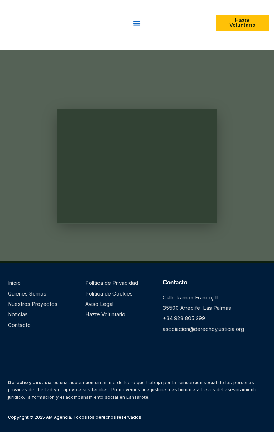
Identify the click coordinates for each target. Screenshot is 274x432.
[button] (137, 23)
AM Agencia (58, 417)
